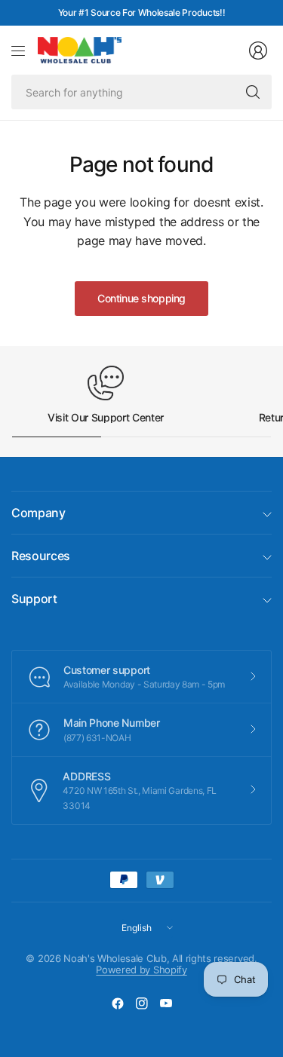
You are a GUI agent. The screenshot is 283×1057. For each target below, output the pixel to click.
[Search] (253, 92)
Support (34, 598)
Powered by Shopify (141, 970)
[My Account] (258, 50)
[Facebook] (118, 1003)
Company (38, 512)
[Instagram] (142, 1003)
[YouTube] (166, 1003)
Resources (40, 555)
